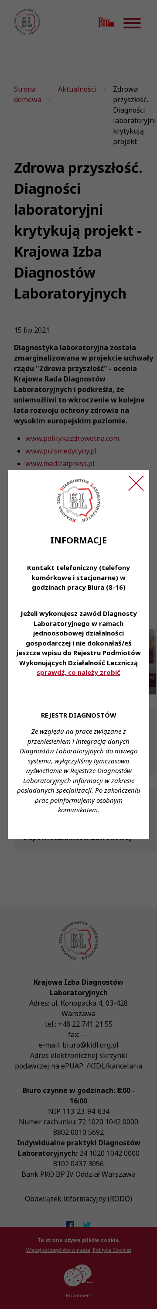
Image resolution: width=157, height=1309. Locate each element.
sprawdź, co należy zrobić (78, 672)
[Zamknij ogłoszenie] (136, 483)
